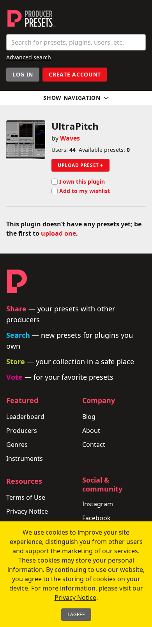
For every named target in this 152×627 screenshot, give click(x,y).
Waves (70, 138)
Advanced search (28, 57)
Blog (88, 416)
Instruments (24, 458)
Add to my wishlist (84, 191)
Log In (22, 74)
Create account (75, 74)
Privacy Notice (27, 511)
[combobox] (76, 42)
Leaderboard (25, 416)
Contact (93, 444)
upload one (58, 233)
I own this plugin (82, 182)
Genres (17, 444)
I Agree (76, 614)
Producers (21, 430)
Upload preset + (80, 165)
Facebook (96, 518)
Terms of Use (25, 497)
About (91, 430)
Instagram (97, 504)
